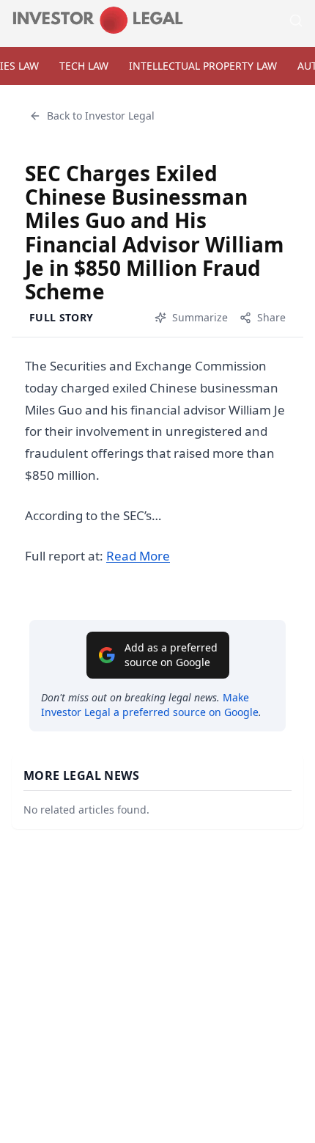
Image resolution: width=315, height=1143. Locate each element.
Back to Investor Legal (101, 116)
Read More (138, 555)
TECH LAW (83, 66)
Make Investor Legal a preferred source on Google (150, 704)
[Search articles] (296, 20)
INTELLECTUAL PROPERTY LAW (203, 66)
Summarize (200, 317)
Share (271, 317)
